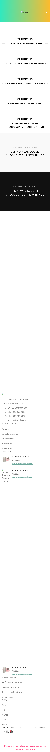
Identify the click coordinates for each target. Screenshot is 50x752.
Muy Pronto (7, 444)
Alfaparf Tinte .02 (20, 667)
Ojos (4, 720)
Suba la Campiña (10, 434)
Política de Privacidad (12, 682)
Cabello (5, 705)
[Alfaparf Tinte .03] (6, 565)
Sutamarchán (8, 439)
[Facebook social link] (19, 1)
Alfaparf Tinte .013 (20, 457)
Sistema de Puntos (10, 687)
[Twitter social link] (22, 1)
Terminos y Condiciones (13, 692)
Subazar (6, 429)
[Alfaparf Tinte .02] (6, 671)
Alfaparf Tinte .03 (20, 470)
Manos (5, 715)
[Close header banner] (3, 741)
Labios (5, 710)
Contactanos (7, 697)
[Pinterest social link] (25, 1)
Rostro (5, 724)
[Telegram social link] (30, 1)
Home (4, 36)
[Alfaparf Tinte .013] (6, 460)
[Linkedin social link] (28, 1)
